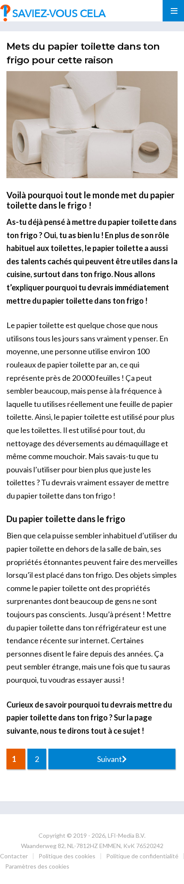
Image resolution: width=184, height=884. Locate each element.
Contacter (14, 856)
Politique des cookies (67, 856)
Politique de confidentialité (142, 856)
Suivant (109, 759)
